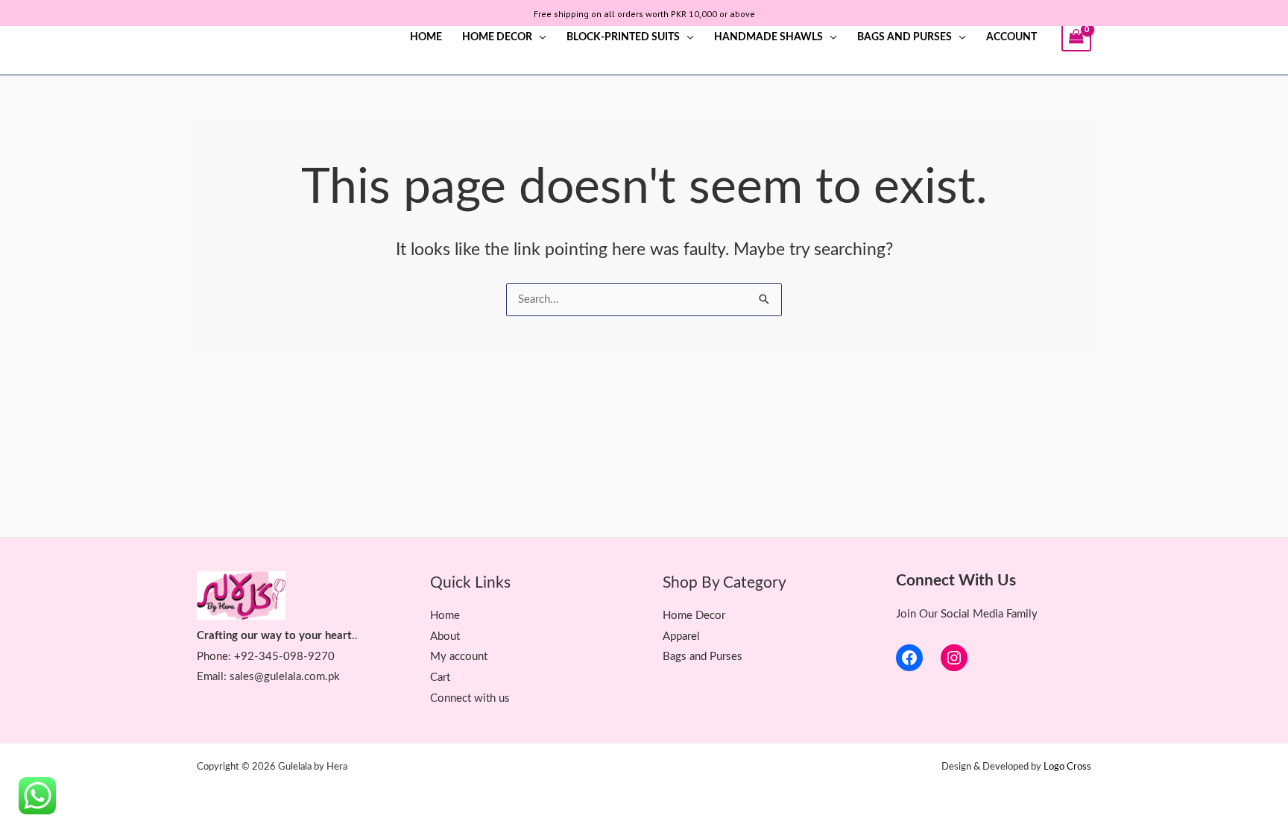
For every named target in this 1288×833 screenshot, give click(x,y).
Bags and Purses (904, 37)
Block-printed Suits (623, 37)
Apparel (681, 636)
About (445, 636)
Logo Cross (1067, 767)
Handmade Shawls (768, 37)
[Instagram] (954, 657)
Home (426, 37)
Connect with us (470, 698)
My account (458, 656)
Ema (207, 676)
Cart (440, 677)
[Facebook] (909, 657)
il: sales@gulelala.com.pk (279, 676)
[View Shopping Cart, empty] (1076, 37)
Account (1011, 37)
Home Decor (497, 37)
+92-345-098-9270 (284, 656)
